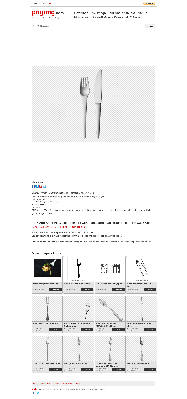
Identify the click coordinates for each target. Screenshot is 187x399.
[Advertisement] (93, 48)
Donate (56, 383)
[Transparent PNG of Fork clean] (142, 309)
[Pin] (40, 186)
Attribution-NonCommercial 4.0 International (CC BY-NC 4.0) (68, 192)
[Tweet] (44, 186)
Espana (50, 3)
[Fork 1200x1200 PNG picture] (47, 349)
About (35, 383)
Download (55, 289)
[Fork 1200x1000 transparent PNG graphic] (78, 308)
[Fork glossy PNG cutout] (79, 349)
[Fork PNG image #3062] (142, 349)
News (49, 383)
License (42, 383)
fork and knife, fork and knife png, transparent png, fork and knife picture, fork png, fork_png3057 (72, 196)
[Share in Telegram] (37, 186)
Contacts (78, 383)
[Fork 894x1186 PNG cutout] (47, 309)
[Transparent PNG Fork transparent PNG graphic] (110, 349)
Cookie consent (67, 383)
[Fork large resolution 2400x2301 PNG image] (110, 309)
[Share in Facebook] (33, 186)
